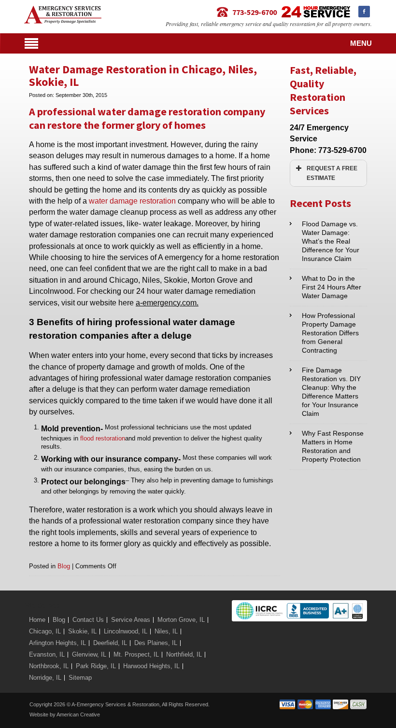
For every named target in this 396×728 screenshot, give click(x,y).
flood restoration (102, 438)
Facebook (364, 11)
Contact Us (88, 619)
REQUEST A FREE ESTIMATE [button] (332, 173)
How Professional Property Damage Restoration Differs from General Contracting (330, 333)
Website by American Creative (64, 714)
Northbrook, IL (49, 666)
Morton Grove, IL (181, 619)
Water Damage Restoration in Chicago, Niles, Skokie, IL (143, 75)
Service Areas (130, 619)
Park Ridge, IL (96, 666)
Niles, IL (166, 631)
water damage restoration (132, 201)
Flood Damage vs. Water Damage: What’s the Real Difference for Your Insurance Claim (330, 241)
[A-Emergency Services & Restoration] (62, 10)
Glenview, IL (89, 654)
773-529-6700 (254, 12)
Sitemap (80, 677)
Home (37, 619)
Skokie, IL (82, 631)
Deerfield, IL (110, 642)
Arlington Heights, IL (57, 642)
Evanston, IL (47, 654)
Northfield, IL (184, 654)
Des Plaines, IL (155, 642)
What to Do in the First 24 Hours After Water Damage (331, 287)
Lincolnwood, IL (125, 631)
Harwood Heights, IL (151, 666)
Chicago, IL (45, 631)
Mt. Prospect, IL (136, 654)
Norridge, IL (45, 677)
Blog (63, 566)
